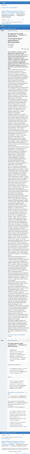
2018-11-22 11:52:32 (12, 30)
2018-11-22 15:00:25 (12, 340)
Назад (8, 19)
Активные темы (5, 7)
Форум (3, 2)
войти (19, 22)
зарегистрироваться (6, 23)
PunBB (19, 451)
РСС (4, 26)
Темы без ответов (13, 7)
